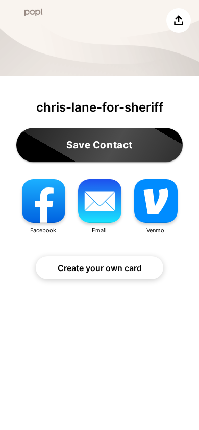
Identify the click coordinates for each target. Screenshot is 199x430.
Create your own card (100, 268)
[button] (43, 207)
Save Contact (99, 145)
